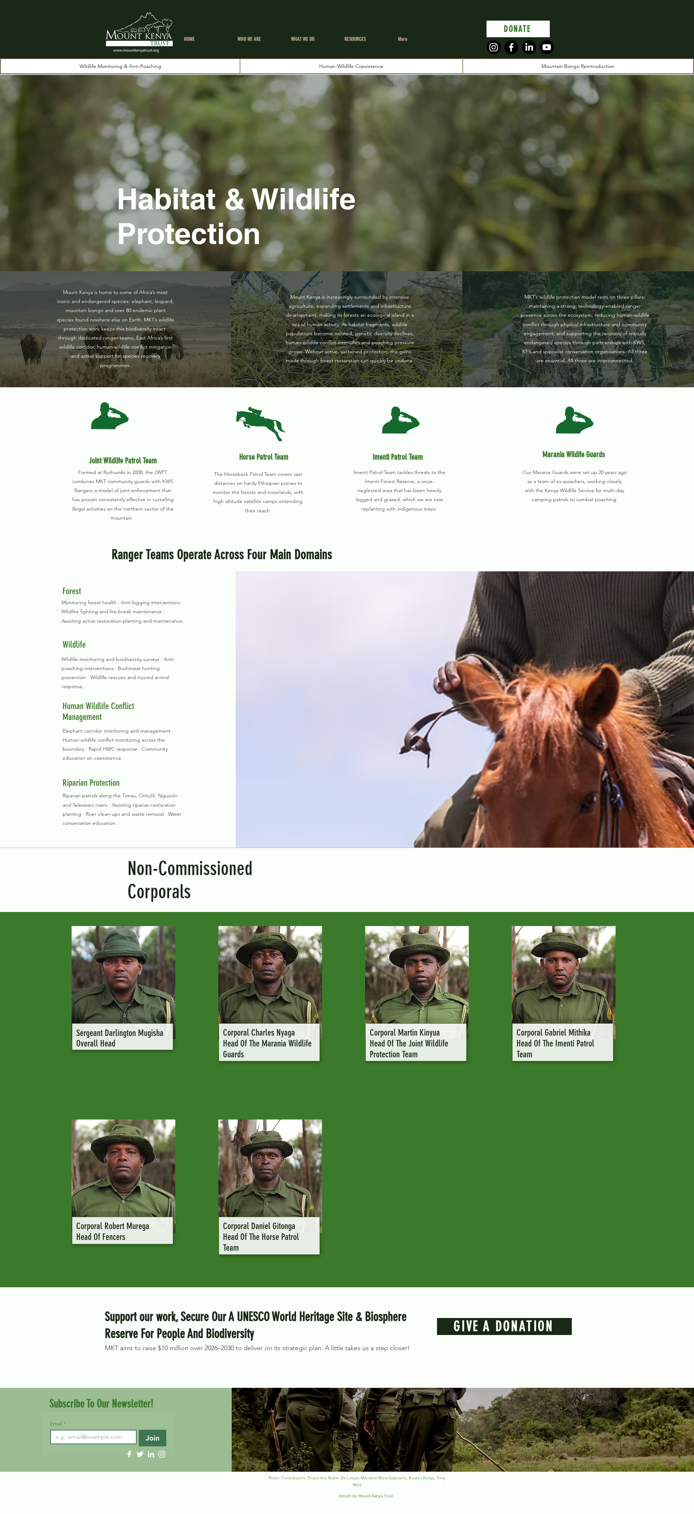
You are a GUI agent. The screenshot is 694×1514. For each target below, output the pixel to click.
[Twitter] (140, 1454)
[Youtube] (547, 47)
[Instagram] (494, 47)
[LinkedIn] (529, 47)
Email (58, 1424)
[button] (312, 38)
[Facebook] (511, 47)
